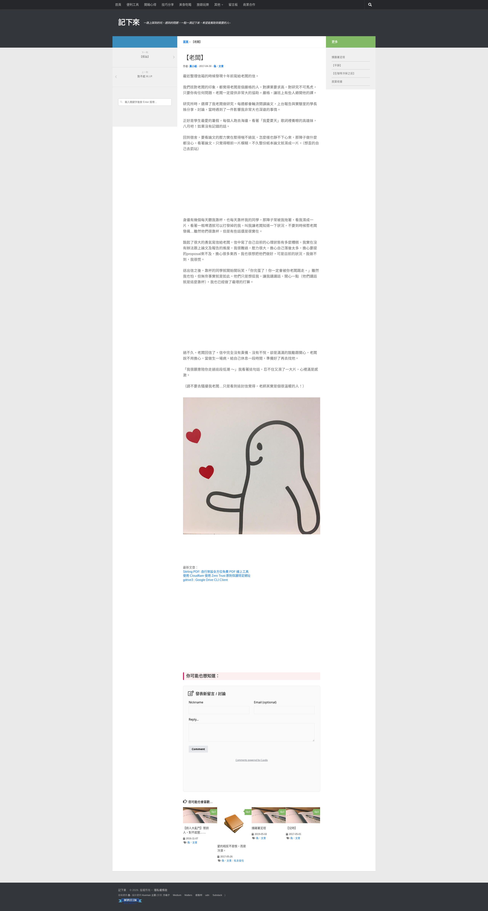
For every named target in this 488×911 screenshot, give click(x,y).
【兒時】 (291, 828)
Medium (177, 895)
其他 (217, 4)
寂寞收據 (337, 81)
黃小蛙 (193, 66)
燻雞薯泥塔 (259, 828)
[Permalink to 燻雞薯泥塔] (269, 815)
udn (207, 895)
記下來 (129, 22)
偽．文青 (219, 66)
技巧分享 (168, 4)
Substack (217, 895)
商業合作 (249, 4)
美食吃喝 (185, 4)
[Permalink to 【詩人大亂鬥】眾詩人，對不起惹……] (200, 815)
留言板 (233, 4)
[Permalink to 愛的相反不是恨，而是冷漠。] (234, 824)
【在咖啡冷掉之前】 (344, 73)
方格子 (166, 895)
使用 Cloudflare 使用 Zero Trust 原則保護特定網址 (216, 575)
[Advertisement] (218, 184)
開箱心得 (150, 4)
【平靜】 (337, 65)
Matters (188, 895)
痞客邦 (198, 895)
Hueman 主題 (149, 895)
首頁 (118, 4)
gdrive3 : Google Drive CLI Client (205, 579)
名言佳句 (239, 860)
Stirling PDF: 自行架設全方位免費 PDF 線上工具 (216, 571)
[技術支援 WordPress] (129, 895)
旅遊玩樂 (203, 4)
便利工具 (133, 4)
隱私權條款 (160, 890)
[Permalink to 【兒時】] (303, 815)
